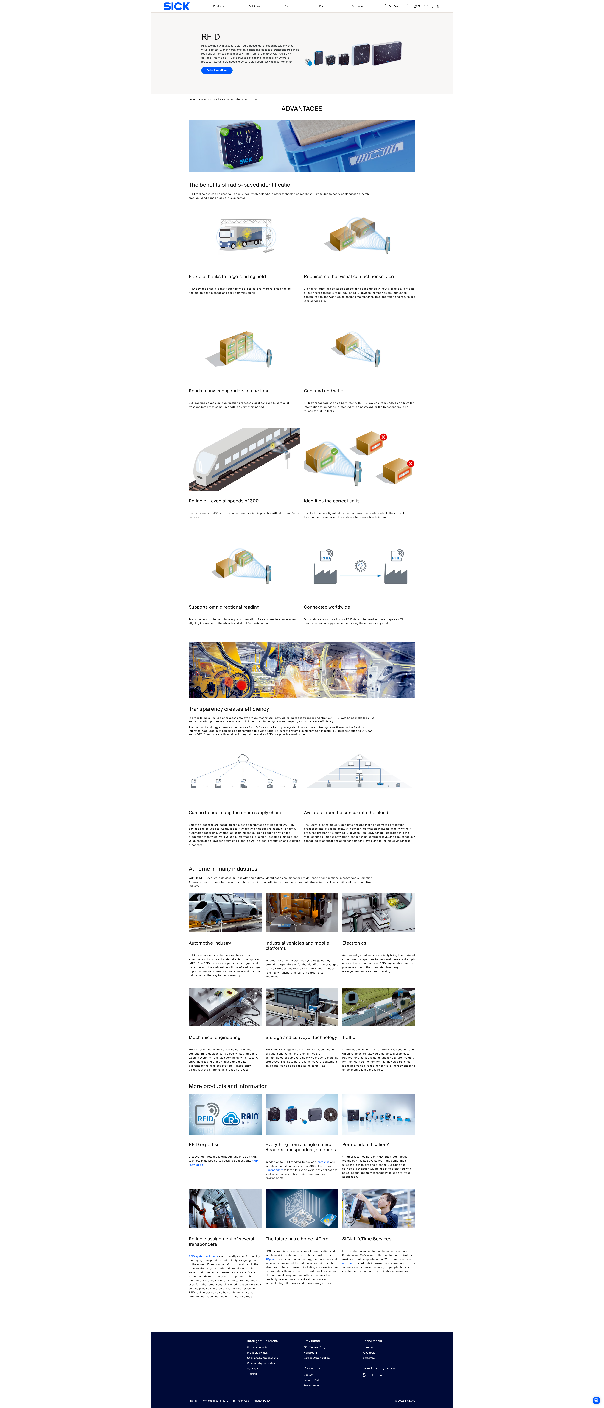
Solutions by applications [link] (262, 1358)
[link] (177, 6)
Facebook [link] (368, 1353)
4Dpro (270, 1259)
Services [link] (252, 1369)
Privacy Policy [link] (262, 1401)
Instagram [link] (368, 1358)
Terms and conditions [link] (215, 1401)
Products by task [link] (257, 1353)
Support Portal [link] (312, 1380)
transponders (274, 1170)
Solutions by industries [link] (261, 1363)
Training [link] (252, 1374)
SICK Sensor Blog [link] (314, 1348)
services (347, 1263)
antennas (324, 1162)
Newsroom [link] (310, 1353)
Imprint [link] (193, 1401)
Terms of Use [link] (241, 1401)
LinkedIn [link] (367, 1348)
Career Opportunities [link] (317, 1358)
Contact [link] (308, 1375)
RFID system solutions (203, 1256)
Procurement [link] (312, 1386)
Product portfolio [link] (257, 1348)
